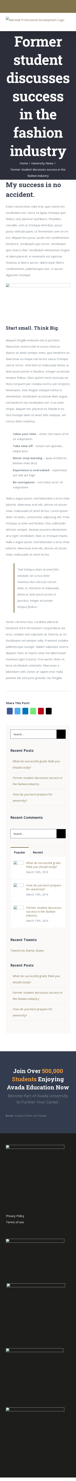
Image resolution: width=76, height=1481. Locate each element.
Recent (38, 852)
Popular (19, 852)
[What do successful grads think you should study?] (18, 864)
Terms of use (15, 1222)
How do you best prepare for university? (43, 887)
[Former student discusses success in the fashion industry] (18, 909)
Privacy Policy (15, 1216)
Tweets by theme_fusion (27, 950)
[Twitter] (17, 711)
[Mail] (49, 711)
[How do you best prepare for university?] (18, 886)
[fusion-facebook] (38, 1228)
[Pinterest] (41, 711)
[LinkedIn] (25, 711)
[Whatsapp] (33, 711)
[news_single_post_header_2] (38, 286)
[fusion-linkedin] (44, 1228)
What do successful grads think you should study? (43, 865)
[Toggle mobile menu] (68, 25)
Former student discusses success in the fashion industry (43, 911)
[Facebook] (10, 711)
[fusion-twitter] (32, 1228)
